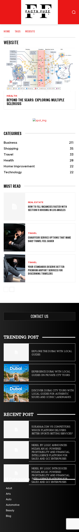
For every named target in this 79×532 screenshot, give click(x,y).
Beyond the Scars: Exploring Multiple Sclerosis (35, 101)
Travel (32, 233)
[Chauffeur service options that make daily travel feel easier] (14, 237)
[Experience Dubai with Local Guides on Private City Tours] (16, 373)
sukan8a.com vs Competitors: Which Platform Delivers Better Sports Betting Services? (52, 430)
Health (12, 96)
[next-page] (12, 289)
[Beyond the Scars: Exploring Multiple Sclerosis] (39, 69)
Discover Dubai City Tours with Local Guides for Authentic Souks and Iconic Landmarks (53, 394)
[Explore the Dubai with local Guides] (16, 352)
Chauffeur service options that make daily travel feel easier (49, 239)
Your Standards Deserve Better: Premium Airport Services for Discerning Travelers (46, 270)
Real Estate (35, 202)
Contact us (39, 316)
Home (7, 31)
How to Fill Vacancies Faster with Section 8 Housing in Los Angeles (47, 208)
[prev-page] (6, 289)
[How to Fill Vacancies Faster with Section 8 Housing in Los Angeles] (14, 206)
